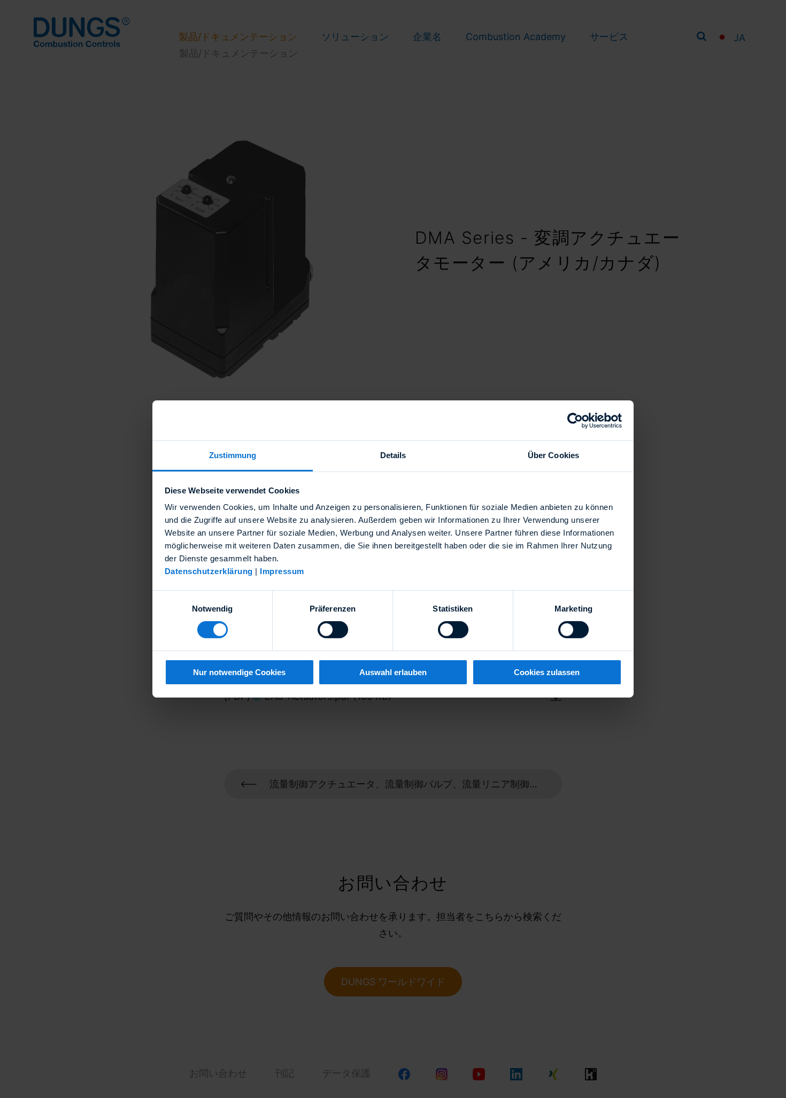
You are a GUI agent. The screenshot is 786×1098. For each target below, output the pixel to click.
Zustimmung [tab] (233, 455)
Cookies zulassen (547, 672)
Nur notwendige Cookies (239, 672)
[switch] (333, 629)
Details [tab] (393, 455)
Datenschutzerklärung (209, 571)
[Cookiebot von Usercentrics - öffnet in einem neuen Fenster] (575, 420)
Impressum (282, 571)
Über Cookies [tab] (553, 455)
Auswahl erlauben (393, 672)
